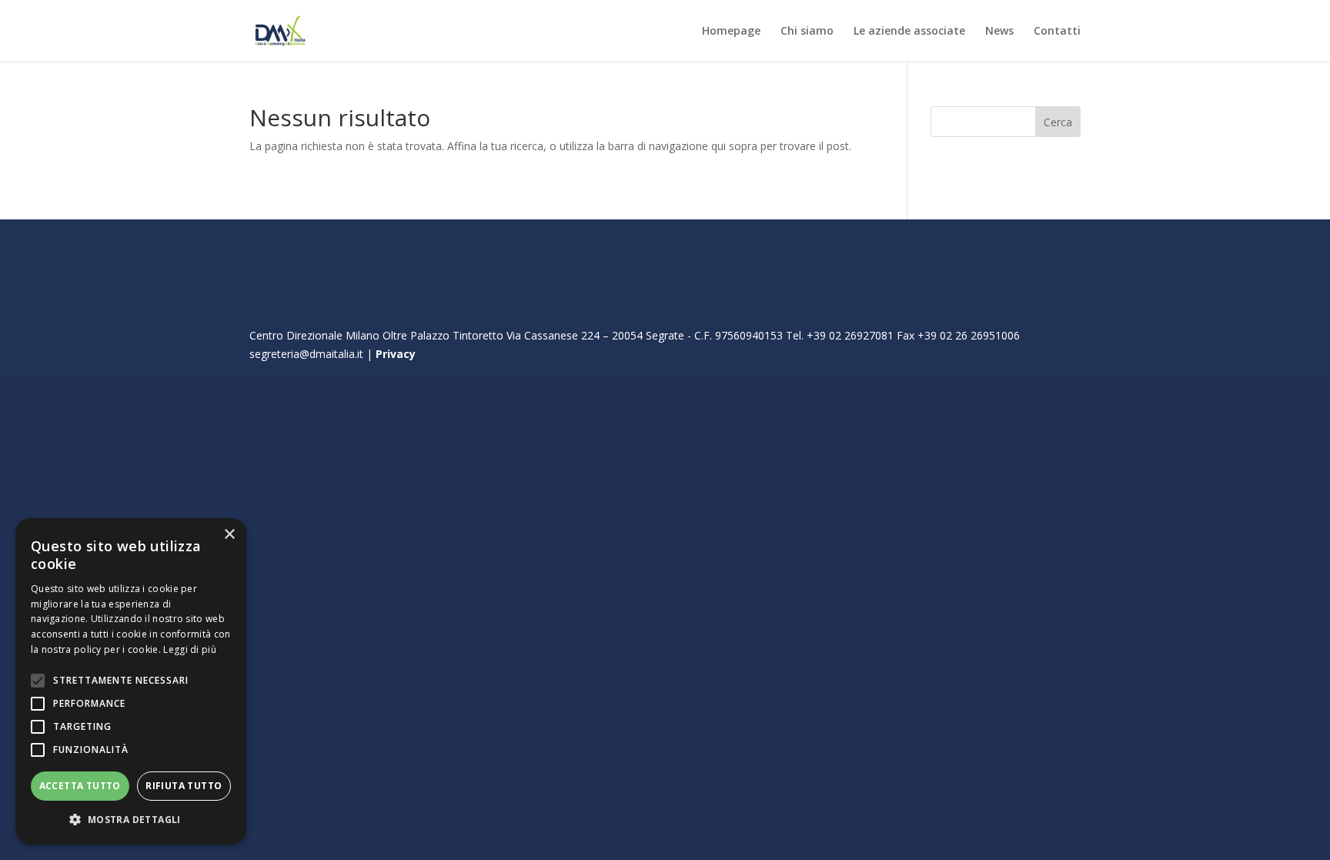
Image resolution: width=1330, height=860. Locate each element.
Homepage (731, 31)
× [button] (229, 534)
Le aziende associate (909, 31)
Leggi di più (189, 649)
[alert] (130, 681)
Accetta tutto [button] (80, 785)
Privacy (396, 353)
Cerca (1058, 122)
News (999, 31)
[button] (131, 820)
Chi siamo (807, 31)
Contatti (1057, 31)
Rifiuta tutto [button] (183, 785)
